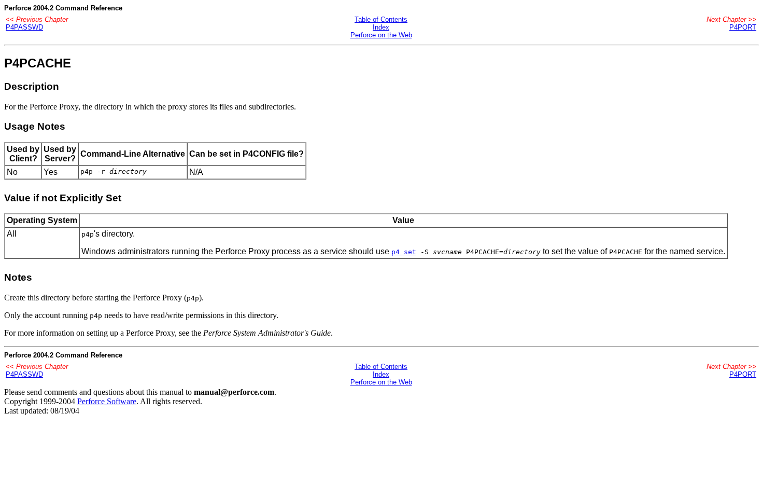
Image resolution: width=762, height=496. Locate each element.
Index (381, 27)
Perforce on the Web (381, 35)
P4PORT (742, 27)
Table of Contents (381, 19)
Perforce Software (106, 401)
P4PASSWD (24, 27)
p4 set (403, 252)
